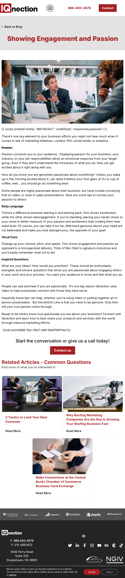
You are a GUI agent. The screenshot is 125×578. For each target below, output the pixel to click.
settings (12, 575)
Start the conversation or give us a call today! (63, 341)
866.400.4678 (24, 540)
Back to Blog (13, 26)
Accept (91, 572)
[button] (83, 536)
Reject (109, 572)
